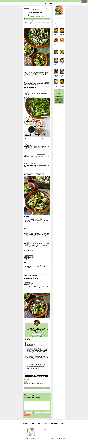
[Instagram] (75, 1)
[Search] (63, 23)
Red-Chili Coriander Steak (29, 257)
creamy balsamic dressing (30, 345)
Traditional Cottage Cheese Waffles (56, 44)
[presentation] (56, 30)
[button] (48, 28)
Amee (41, 336)
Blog (23, 438)
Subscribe (50, 3)
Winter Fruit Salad (27, 282)
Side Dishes (38, 9)
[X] (79, 1)
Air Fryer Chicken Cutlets (29, 255)
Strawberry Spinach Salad (29, 283)
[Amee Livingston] (25, 382)
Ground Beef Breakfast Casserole (61, 44)
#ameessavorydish (42, 376)
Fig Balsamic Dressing (32, 246)
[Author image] (28, 15)
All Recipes (46, 3)
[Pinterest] (77, 1)
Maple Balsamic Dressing (40, 246)
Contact (28, 438)
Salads (35, 9)
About (26, 438)
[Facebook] (74, 1)
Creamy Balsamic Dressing (41, 154)
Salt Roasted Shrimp (28, 259)
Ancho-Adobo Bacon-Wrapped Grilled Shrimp (56, 75)
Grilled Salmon (27, 258)
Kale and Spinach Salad (28, 284)
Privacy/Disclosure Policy (36, 438)
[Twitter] (48, 381)
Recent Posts (27, 379)
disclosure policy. (43, 16)
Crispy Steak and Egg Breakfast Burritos (56, 34)
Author (25, 379)
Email (34, 412)
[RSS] (78, 1)
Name (25, 412)
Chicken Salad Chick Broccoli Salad (42, 83)
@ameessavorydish (35, 376)
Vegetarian (41, 9)
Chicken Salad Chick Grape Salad (31, 83)
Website (43, 412)
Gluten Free (32, 9)
